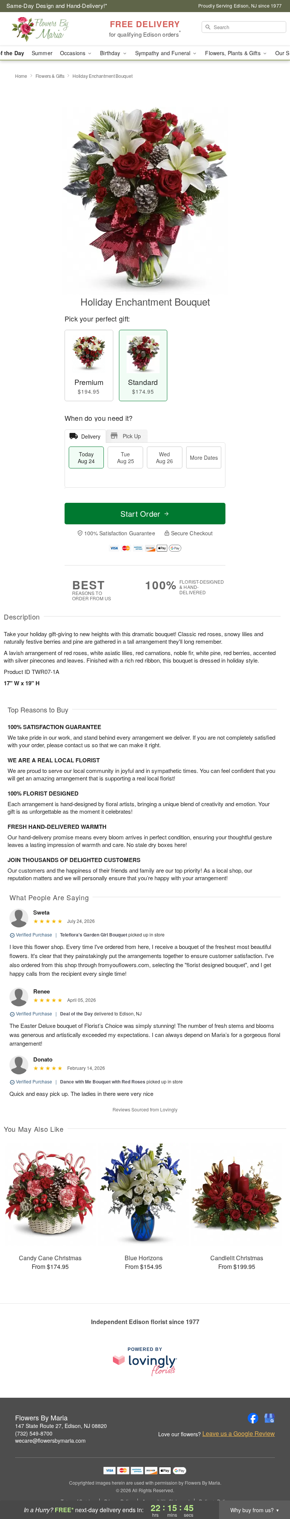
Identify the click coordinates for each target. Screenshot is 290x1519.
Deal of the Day (76, 1013)
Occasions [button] (73, 53)
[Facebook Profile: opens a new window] (253, 1418)
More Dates (204, 457)
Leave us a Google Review (238, 1433)
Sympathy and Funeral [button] (163, 53)
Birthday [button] (111, 53)
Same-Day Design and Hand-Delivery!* (57, 5)
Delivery (90, 436)
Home (21, 76)
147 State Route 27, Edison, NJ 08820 (61, 1425)
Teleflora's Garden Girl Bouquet (93, 934)
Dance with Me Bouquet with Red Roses (102, 1081)
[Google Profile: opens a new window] (269, 1418)
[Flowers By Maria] (49, 29)
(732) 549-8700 (33, 1433)
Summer (42, 53)
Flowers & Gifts (50, 76)
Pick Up (132, 436)
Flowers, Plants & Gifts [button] (233, 53)
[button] (270, 1486)
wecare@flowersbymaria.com (50, 1440)
